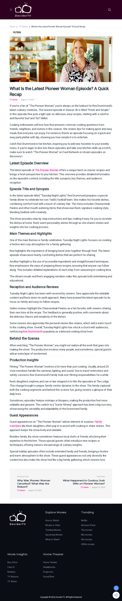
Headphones (49, 567)
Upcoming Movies (53, 534)
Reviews (11, 572)
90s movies (86, 539)
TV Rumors (12, 576)
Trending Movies (53, 530)
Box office (12, 562)
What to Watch (52, 539)
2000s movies (87, 544)
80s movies (86, 534)
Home (12, 26)
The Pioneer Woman (46, 170)
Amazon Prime (88, 525)
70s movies (86, 530)
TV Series (23, 26)
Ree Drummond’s (33, 331)
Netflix (84, 520)
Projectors (48, 572)
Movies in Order (52, 525)
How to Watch (52, 520)
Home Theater (50, 562)
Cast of (11, 567)
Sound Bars (48, 576)
